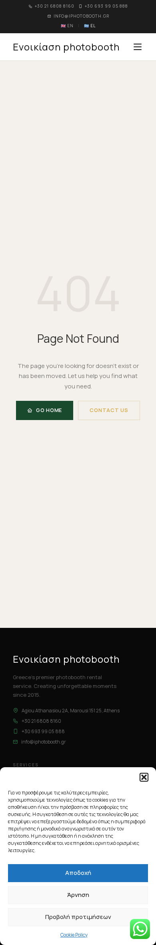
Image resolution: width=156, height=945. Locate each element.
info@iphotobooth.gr (81, 16)
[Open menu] (137, 47)
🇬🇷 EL (90, 25)
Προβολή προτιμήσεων (78, 917)
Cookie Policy (74, 934)
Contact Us (109, 410)
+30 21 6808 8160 (54, 6)
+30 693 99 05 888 (106, 6)
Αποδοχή (78, 873)
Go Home (49, 410)
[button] (144, 777)
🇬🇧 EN (67, 25)
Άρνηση (78, 895)
